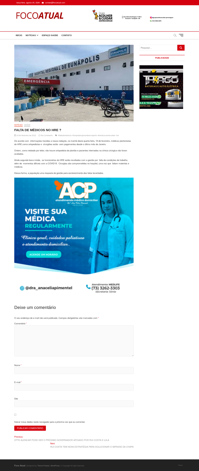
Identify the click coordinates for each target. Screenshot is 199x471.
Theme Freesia (43, 465)
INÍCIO (19, 35)
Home (180, 465)
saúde (27, 125)
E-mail (18, 382)
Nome (18, 365)
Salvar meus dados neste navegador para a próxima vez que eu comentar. (49, 421)
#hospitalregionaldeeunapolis (84, 135)
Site (16, 398)
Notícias (18, 125)
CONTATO (66, 35)
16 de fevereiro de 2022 (26, 135)
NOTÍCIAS (31, 35)
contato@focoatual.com (54, 2)
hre (117, 135)
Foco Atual (19, 465)
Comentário (20, 323)
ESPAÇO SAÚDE (50, 35)
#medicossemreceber (107, 135)
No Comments (46, 135)
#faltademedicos (65, 135)
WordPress (55, 465)
